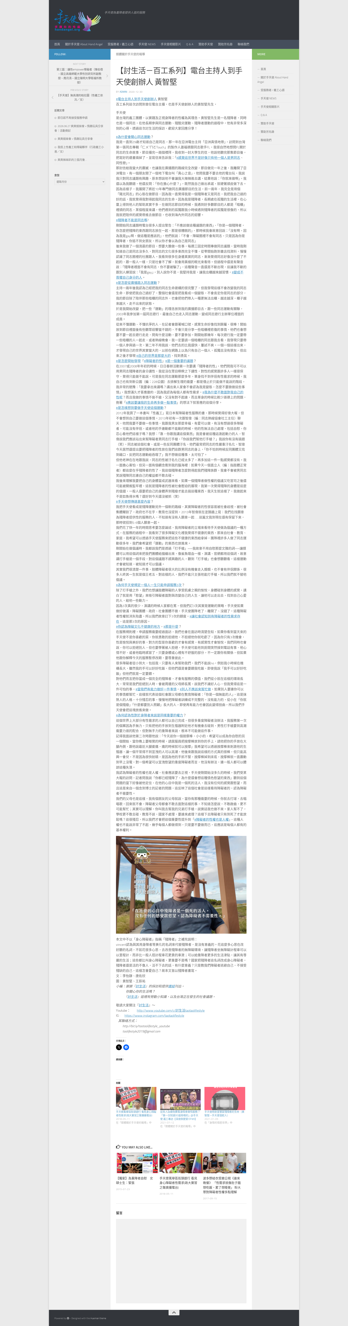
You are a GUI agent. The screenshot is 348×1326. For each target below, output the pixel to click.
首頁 (57, 44)
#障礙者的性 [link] (153, 361)
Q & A (189, 44)
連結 (171, 986)
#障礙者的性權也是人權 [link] (211, 820)
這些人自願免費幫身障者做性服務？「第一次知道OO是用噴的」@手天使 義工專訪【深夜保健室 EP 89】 (180, 1115)
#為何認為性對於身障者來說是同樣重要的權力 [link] (149, 715)
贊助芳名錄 (225, 44)
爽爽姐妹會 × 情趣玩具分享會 (75, 138)
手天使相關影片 (171, 44)
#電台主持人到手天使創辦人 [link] (136, 99)
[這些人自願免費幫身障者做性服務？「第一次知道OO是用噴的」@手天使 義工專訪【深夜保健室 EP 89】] (180, 1098)
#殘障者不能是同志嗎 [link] (131, 220)
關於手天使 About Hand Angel (84, 44)
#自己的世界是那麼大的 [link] (153, 356)
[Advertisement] (79, 248)
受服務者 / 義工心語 (120, 44)
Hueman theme (98, 1318)
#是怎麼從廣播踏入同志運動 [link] (136, 283)
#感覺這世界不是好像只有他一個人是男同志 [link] (208, 158)
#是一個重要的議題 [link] (179, 361)
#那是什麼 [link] (170, 627)
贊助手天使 (205, 44)
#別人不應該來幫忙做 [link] (195, 689)
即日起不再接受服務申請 (73, 117)
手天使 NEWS (147, 44)
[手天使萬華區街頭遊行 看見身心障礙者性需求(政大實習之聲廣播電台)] (136, 1098)
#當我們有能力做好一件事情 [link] (156, 689)
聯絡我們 (243, 44)
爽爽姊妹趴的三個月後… (72, 159)
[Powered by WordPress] (68, 1318)
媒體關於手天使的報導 (130, 54)
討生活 (140, 986)
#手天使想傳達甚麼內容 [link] (133, 502)
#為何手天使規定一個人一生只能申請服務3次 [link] (149, 585)
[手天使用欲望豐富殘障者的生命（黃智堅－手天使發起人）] (224, 1098)
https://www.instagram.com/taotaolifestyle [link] (154, 1016)
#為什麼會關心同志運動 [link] (133, 137)
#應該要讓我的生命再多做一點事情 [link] (151, 403)
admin (123, 91)
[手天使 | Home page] (77, 20)
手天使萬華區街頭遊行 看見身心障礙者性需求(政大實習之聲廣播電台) (178, 1183)
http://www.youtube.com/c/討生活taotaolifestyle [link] (171, 1011)
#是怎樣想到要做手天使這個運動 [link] (139, 408)
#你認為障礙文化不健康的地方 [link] (138, 627)
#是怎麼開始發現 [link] (128, 361)
